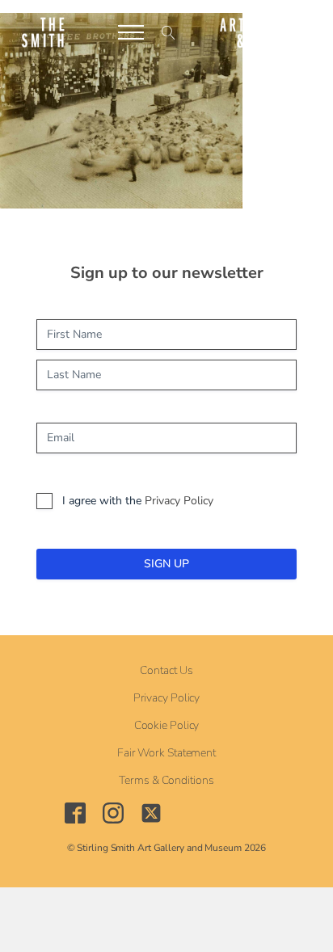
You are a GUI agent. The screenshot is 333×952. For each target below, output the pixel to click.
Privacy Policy (179, 500)
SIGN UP (166, 563)
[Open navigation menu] (131, 32)
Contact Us (166, 670)
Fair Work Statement (166, 753)
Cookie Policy (167, 725)
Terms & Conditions (166, 780)
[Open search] (168, 32)
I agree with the (137, 500)
